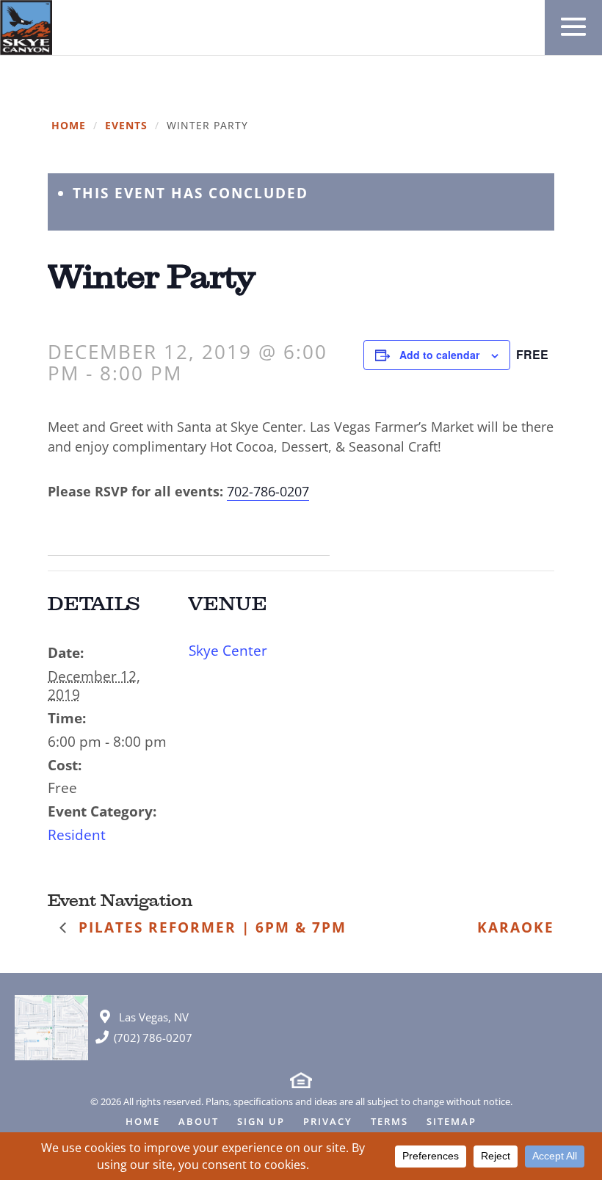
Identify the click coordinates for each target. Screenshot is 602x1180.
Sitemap (451, 1122)
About (198, 1122)
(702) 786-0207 (153, 1037)
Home (68, 126)
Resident (77, 834)
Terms (389, 1122)
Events (126, 126)
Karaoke (515, 927)
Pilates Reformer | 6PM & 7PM (210, 927)
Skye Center (228, 650)
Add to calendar (439, 354)
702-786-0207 (268, 491)
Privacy (327, 1122)
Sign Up (261, 1122)
